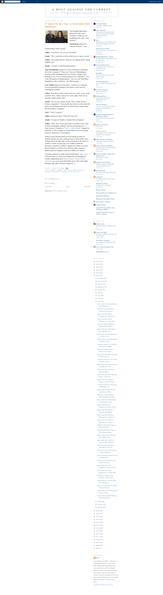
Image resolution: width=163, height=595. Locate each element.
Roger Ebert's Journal (103, 202)
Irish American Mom (102, 48)
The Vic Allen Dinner (72, 128)
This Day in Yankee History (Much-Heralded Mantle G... (106, 396)
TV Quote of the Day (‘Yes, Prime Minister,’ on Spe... (107, 360)
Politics (81, 170)
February (100, 504)
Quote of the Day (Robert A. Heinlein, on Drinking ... (105, 411)
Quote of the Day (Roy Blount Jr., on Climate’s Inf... (107, 335)
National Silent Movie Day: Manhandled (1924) (103, 99)
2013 (97, 531)
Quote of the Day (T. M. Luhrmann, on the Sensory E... (107, 466)
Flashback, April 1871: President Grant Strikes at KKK (107, 345)
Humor (53, 170)
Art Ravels (99, 177)
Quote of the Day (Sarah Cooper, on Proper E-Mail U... (107, 451)
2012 (97, 534)
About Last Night (101, 232)
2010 (97, 540)
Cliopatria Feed (101, 205)
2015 (97, 525)
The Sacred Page (101, 104)
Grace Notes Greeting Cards (105, 247)
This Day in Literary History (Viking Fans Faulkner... (105, 310)
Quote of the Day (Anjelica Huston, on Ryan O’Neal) (105, 381)
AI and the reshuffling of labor (104, 25)
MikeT (98, 557)
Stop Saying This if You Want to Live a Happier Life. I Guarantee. (106, 133)
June (99, 296)
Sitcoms (48, 171)
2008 (97, 545)
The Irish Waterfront (102, 65)
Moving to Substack (101, 91)
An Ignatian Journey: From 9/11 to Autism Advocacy (105, 67)
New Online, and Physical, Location (105, 179)
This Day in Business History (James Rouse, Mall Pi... (106, 446)
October (100, 284)
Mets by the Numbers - (103, 196)
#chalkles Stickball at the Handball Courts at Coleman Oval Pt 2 (105, 165)
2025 (97, 264)
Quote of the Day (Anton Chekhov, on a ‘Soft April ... (106, 320)
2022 (97, 273)
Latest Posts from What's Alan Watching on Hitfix (105, 208)
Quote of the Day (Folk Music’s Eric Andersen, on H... (106, 330)
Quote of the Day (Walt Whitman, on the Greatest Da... (107, 497)
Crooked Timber (101, 24)
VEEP (78, 171)
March (100, 501)
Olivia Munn (99, 126)
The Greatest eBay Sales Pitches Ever (106, 172)
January (100, 507)
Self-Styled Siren (101, 96)
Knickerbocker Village (103, 162)
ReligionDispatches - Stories (104, 57)
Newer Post (48, 187)
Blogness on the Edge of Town (105, 199)
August (100, 290)
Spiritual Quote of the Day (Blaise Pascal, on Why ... (107, 492)
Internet (59, 170)
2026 (97, 261)
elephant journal (101, 131)
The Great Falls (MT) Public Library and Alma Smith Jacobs (106, 148)
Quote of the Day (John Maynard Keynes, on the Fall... (107, 376)
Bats (97, 40)
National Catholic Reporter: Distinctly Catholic (105, 115)
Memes (75, 170)
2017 (97, 519)
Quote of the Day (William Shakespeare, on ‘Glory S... (106, 416)
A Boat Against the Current (81, 9)
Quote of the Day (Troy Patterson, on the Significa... (107, 305)
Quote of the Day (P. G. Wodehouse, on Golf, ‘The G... (107, 406)
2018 (97, 516)
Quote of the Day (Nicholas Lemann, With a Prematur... (106, 441)
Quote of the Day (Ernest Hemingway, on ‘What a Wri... (107, 471)
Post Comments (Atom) (60, 191)
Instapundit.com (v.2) (102, 252)
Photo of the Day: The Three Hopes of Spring (105, 370)
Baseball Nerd (100, 170)
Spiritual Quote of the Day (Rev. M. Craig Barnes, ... (106, 481)
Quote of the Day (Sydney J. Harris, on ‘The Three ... (105, 350)
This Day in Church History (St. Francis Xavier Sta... (106, 461)
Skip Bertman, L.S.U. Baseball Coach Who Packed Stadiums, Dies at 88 (106, 43)
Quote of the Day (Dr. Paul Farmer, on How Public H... (107, 487)
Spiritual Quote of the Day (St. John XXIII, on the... (106, 436)
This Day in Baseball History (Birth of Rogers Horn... (106, 325)
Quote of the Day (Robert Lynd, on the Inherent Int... (107, 456)
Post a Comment (50, 183)
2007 (97, 548)
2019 (97, 514)
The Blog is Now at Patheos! (103, 185)
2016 (97, 522)
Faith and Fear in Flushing (104, 139)
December (101, 278)
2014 (97, 528)
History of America (102, 124)
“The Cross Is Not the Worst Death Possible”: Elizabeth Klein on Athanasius (105, 108)
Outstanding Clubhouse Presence (104, 141)
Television (56, 171)
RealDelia (99, 73)
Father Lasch (100, 224)
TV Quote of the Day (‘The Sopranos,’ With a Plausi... (105, 476)
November (101, 281)
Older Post (87, 187)
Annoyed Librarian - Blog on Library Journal (105, 213)
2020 (97, 511)
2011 (97, 537)
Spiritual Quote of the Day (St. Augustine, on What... (106, 391)
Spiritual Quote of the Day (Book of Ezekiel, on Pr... (107, 340)
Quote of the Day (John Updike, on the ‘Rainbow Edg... (106, 401)
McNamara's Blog (102, 183)
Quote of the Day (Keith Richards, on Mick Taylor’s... (107, 355)
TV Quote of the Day (67, 171)
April (99, 301)
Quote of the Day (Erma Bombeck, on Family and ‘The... (107, 365)
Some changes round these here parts (106, 242)
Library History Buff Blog (104, 146)
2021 (97, 276)
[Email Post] (67, 168)
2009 (97, 542)
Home (68, 187)
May (99, 298)
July (99, 293)
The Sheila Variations (103, 240)
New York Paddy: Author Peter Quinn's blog (105, 155)
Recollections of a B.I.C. (102, 157)
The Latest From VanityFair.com (106, 193)
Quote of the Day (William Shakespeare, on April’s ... (105, 421)
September (101, 287)
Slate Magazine (101, 30)
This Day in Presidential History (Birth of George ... (106, 426)
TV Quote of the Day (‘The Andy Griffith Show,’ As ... (107, 386)
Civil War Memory (102, 90)
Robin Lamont (100, 190)
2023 (97, 270)
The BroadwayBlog (102, 81)
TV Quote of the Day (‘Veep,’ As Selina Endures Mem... (106, 431)
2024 (97, 267)
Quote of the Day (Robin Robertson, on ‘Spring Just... (106, 315)
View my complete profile (103, 584)
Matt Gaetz (83, 154)
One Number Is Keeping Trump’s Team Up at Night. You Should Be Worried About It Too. (105, 33)
